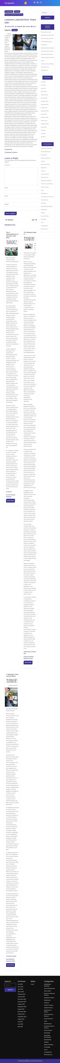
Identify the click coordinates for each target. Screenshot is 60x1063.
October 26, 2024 (11, 240)
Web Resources (44, 229)
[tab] (25, 3)
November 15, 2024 (30, 237)
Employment (44, 167)
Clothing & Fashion (45, 164)
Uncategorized (44, 225)
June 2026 (43, 85)
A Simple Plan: (8, 149)
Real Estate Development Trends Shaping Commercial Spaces (47, 57)
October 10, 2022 (10, 26)
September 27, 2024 (12, 679)
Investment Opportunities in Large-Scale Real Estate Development (47, 41)
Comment (7, 165)
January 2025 (44, 98)
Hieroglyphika (9, 3)
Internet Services (45, 187)
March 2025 (43, 91)
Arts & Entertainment (45, 151)
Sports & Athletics (45, 216)
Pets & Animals (44, 200)
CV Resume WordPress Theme (26, 1061)
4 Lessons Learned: (11, 956)
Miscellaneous (44, 193)
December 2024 (44, 101)
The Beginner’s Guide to (11, 152)
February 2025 (44, 94)
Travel (42, 222)
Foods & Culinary (45, 174)
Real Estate (43, 203)
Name (6, 187)
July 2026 (43, 81)
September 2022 (45, 123)
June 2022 (43, 133)
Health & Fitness (45, 177)
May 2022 (43, 136)
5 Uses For (9, 491)
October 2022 (44, 120)
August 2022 (44, 127)
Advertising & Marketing (46, 148)
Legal (42, 190)
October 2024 (44, 107)
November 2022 (44, 117)
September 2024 (45, 111)
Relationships (44, 209)
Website (7, 204)
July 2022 (43, 130)
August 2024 (44, 114)
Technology (43, 219)
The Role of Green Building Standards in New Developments (47, 67)
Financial (17, 11)
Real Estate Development (47, 206)
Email (6, 196)
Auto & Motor (44, 154)
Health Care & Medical (46, 180)
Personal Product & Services (47, 196)
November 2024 (44, 104)
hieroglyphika (19, 26)
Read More (11, 501)
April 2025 (43, 88)
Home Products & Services (47, 183)
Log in (32, 984)
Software (43, 212)
